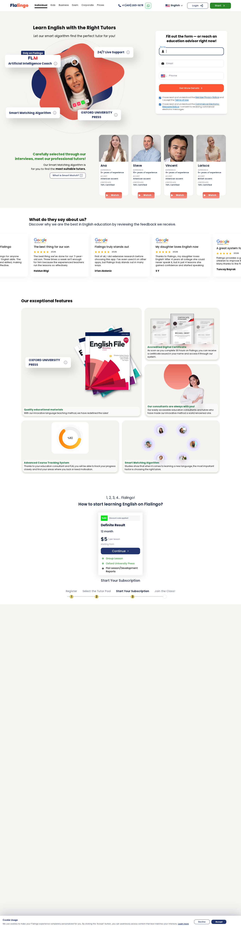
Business (64, 5)
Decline (202, 922)
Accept (218, 922)
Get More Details (189, 88)
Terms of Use (181, 100)
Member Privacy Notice (207, 97)
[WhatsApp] (148, 6)
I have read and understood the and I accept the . (193, 98)
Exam (75, 5)
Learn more (183, 924)
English (175, 5)
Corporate (88, 5)
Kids (53, 5)
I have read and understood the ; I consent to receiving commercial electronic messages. (190, 107)
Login (195, 5)
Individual (41, 5)
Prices (100, 5)
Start (218, 5)
